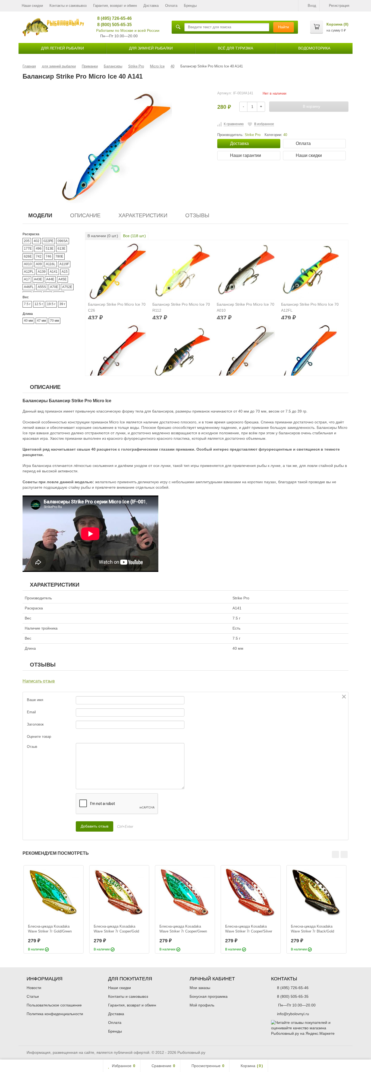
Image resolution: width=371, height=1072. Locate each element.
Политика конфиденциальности (55, 1014)
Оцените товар (39, 737)
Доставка (151, 6)
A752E (67, 287)
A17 (27, 279)
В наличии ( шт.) (102, 236)
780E (59, 256)
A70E (54, 287)
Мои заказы (200, 988)
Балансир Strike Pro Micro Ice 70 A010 (245, 307)
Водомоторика (314, 48)
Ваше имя (35, 700)
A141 (54, 272)
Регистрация (339, 6)
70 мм (54, 321)
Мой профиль (202, 1005)
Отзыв (32, 747)
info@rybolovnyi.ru (293, 1014)
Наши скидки (32, 6)
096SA (63, 241)
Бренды (190, 6)
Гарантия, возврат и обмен (115, 6)
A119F (64, 264)
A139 (42, 272)
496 (39, 248)
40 (285, 135)
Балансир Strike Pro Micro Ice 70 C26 (117, 307)
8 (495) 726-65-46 (112, 18)
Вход (312, 6)
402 (36, 241)
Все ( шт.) (134, 236)
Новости (34, 988)
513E (50, 248)
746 (48, 256)
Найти (283, 27)
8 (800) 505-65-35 (112, 24)
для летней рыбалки (62, 48)
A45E (62, 279)
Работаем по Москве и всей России (127, 30)
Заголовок (35, 724)
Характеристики (142, 215)
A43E (38, 279)
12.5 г (38, 304)
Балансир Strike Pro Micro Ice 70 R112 (181, 307)
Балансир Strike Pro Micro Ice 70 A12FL (310, 307)
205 (27, 241)
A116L (50, 264)
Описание (85, 215)
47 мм (41, 321)
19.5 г (51, 304)
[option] (53, 909)
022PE (48, 241)
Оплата (171, 6)
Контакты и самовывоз (68, 6)
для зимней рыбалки (151, 48)
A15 (65, 272)
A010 (28, 264)
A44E (50, 279)
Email (31, 712)
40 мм (28, 321)
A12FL (29, 272)
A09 (39, 264)
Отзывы (197, 215)
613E (61, 248)
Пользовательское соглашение (54, 1005)
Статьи (33, 996)
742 (39, 256)
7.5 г (27, 304)
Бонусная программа (209, 996)
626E (28, 256)
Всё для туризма (235, 48)
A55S (42, 287)
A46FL (29, 287)
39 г (62, 304)
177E (28, 248)
